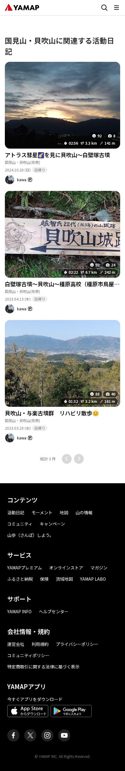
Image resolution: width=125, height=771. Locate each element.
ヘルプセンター (54, 611)
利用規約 (40, 644)
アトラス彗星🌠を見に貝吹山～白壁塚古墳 (57, 155)
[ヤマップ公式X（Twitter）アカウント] (30, 735)
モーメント (42, 512)
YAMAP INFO (19, 611)
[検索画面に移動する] (104, 8)
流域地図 (64, 579)
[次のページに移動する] (79, 459)
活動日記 (15, 512)
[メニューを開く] (116, 8)
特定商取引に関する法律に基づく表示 (43, 667)
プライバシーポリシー (77, 644)
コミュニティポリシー (28, 655)
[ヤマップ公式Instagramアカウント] (47, 735)
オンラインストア (66, 568)
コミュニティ (19, 524)
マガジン (98, 568)
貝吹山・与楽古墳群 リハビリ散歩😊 (52, 413)
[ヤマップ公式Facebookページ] (13, 735)
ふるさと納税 (20, 579)
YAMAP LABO (93, 579)
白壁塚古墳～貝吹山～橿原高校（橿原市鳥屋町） (65, 284)
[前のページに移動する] (67, 459)
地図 (64, 512)
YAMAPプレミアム (24, 568)
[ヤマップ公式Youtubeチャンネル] (64, 735)
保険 (44, 579)
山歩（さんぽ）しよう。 (30, 535)
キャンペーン (52, 524)
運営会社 (15, 644)
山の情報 (84, 512)
